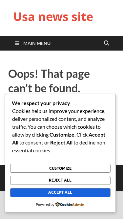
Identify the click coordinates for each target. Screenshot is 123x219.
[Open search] (107, 43)
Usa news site (53, 17)
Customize (60, 168)
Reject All (60, 180)
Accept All (60, 192)
